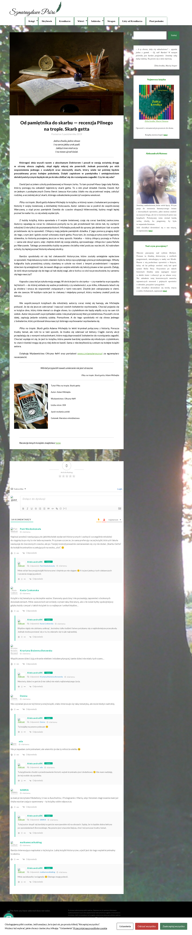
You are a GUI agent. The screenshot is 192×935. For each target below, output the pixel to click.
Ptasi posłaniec (156, 21)
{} (61, 508)
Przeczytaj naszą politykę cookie (90, 928)
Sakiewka (95, 21)
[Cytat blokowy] (48, 508)
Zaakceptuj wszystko (174, 926)
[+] (65, 508)
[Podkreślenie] (32, 508)
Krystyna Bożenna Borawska (51, 677)
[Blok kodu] (53, 508)
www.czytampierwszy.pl (89, 353)
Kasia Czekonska (46, 623)
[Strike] (36, 508)
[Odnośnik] (57, 508)
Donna (42, 722)
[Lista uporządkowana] (40, 508)
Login (119, 489)
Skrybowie (47, 21)
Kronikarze (64, 21)
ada (41, 767)
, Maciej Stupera (156, 121)
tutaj (58, 442)
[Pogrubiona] (23, 508)
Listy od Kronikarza (132, 21)
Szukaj (174, 35)
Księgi (31, 21)
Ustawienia (125, 926)
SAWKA (43, 820)
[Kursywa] (27, 508)
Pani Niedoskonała (30, 529)
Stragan (111, 21)
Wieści (81, 21)
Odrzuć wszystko (147, 926)
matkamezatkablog (47, 872)
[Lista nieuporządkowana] (44, 508)
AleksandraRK (35, 562)
